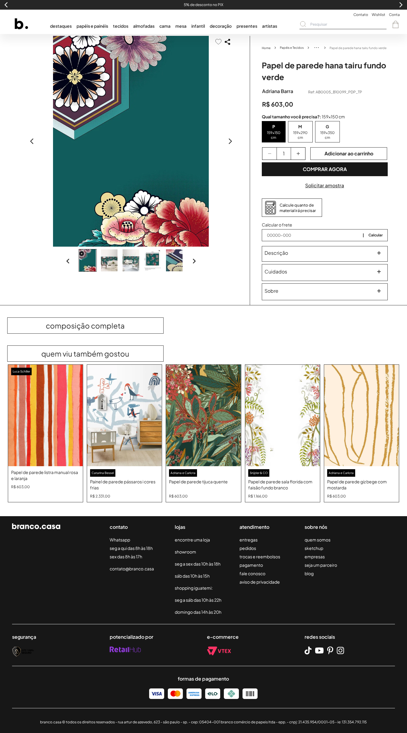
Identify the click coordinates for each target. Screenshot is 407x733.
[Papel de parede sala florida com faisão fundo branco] (282, 415)
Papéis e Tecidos (292, 47)
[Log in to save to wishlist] (218, 42)
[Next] (194, 261)
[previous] (32, 141)
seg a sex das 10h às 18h (198, 563)
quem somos (317, 539)
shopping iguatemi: (194, 588)
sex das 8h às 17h (126, 556)
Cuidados (276, 271)
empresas (315, 556)
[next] (230, 141)
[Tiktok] (308, 651)
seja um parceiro (321, 565)
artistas (269, 26)
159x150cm (273, 135)
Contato (360, 14)
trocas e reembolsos (260, 556)
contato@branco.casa (132, 568)
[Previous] (68, 261)
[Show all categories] (316, 47)
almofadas (144, 26)
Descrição (276, 253)
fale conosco (252, 573)
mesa (180, 26)
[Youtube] (319, 650)
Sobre (271, 291)
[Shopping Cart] (395, 24)
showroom (185, 551)
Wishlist (378, 14)
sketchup (314, 548)
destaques (61, 26)
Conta (394, 14)
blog (309, 573)
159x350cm (327, 135)
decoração (221, 26)
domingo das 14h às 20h (198, 612)
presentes (246, 26)
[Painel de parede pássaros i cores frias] (124, 415)
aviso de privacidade (260, 582)
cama (165, 26)
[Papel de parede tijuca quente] (203, 415)
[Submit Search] (303, 24)
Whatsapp (120, 539)
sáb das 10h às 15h (192, 576)
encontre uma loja (192, 539)
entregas (249, 539)
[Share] (227, 42)
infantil (198, 26)
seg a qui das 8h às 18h (131, 548)
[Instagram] (340, 650)
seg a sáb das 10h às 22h (198, 600)
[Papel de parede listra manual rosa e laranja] (45, 415)
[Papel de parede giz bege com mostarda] (361, 415)
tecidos (120, 26)
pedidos (248, 548)
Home (266, 48)
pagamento (251, 565)
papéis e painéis (92, 26)
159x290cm (300, 135)
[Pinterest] (330, 650)
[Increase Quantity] (298, 154)
